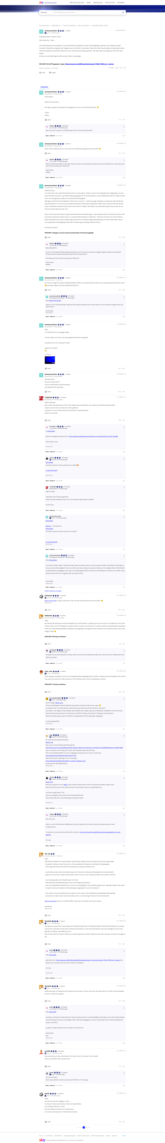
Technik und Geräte (69, 25)
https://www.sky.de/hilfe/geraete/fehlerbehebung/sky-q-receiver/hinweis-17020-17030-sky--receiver (88, 960)
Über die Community (77, 3)
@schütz (48, 526)
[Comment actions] (125, 91)
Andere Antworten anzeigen (53, 591)
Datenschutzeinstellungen (97, 1135)
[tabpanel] (82, 609)
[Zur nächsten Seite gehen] (89, 1127)
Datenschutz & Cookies (83, 1135)
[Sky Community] (49, 2)
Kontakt (108, 1135)
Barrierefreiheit (58, 1135)
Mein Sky (41, 1135)
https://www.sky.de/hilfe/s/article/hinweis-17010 (61, 755)
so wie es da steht (51, 470)
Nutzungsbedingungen (70, 1135)
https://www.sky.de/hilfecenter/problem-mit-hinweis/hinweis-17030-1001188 (93, 436)
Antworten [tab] (44, 87)
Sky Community (44, 25)
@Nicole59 (52, 955)
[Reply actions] (124, 127)
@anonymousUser (55, 300)
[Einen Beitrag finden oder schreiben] (123, 12)
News (89, 3)
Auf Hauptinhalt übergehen (8, 1)
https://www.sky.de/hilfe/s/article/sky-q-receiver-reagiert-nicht (66, 761)
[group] (110, 68)
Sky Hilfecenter (49, 1135)
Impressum (114, 1135)
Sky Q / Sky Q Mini (83, 25)
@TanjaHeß (51, 431)
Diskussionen (98, 3)
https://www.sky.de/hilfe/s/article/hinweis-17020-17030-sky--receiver (89, 64)
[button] (47, 136)
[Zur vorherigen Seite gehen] (78, 1127)
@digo (66, 784)
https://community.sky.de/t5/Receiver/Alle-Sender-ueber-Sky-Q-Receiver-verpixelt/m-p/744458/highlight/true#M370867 (84, 748)
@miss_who (59, 703)
